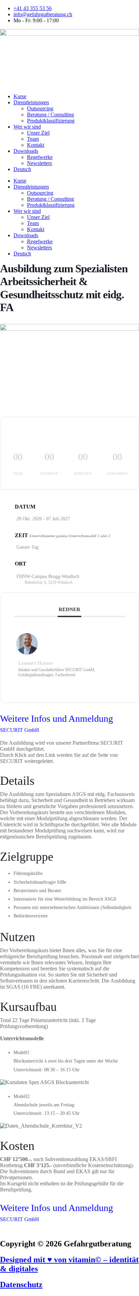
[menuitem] (76, 169)
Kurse (19, 96)
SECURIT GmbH (19, 730)
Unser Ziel (38, 133)
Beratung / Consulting (50, 114)
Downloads (25, 151)
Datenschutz (21, 1284)
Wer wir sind (27, 127)
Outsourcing (40, 108)
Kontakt (35, 145)
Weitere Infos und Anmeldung (56, 718)
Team (33, 139)
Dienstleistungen (31, 102)
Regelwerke (40, 157)
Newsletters (39, 163)
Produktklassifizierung (51, 120)
